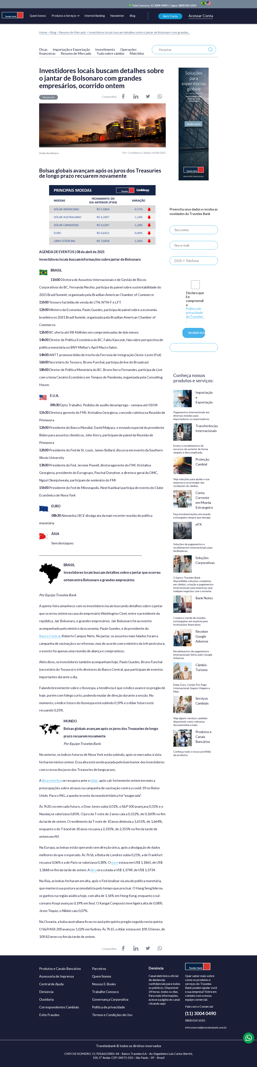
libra (93, 870)
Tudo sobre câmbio (110, 53)
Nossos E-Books (104, 984)
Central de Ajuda (51, 984)
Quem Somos (38, 15)
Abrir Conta (170, 16)
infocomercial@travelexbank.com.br (206, 1027)
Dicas (43, 49)
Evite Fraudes (49, 1015)
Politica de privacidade (108, 1007)
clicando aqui (157, 1003)
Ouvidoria (46, 999)
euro (114, 862)
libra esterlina (52, 780)
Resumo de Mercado (72, 32)
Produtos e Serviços (64, 15)
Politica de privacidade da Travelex (194, 313)
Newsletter (117, 15)
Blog (132, 15)
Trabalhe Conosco (105, 992)
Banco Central (49, 636)
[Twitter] (148, 97)
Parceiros (99, 968)
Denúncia (46, 992)
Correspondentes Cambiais (59, 1007)
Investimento (105, 49)
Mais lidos (137, 53)
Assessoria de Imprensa (56, 976)
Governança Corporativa (110, 999)
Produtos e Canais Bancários (60, 968)
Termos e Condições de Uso (112, 1015)
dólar (94, 780)
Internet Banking (94, 15)
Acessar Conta (201, 16)
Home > (44, 32)
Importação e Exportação (71, 49)
